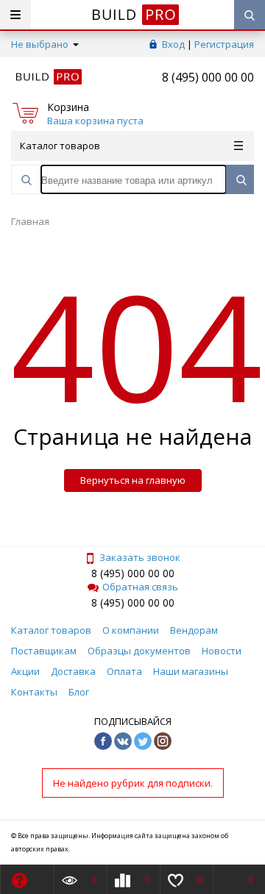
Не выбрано (41, 44)
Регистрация (224, 44)
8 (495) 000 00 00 (208, 77)
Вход (173, 44)
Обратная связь (140, 586)
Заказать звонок (139, 557)
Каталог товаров (60, 145)
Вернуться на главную (133, 480)
